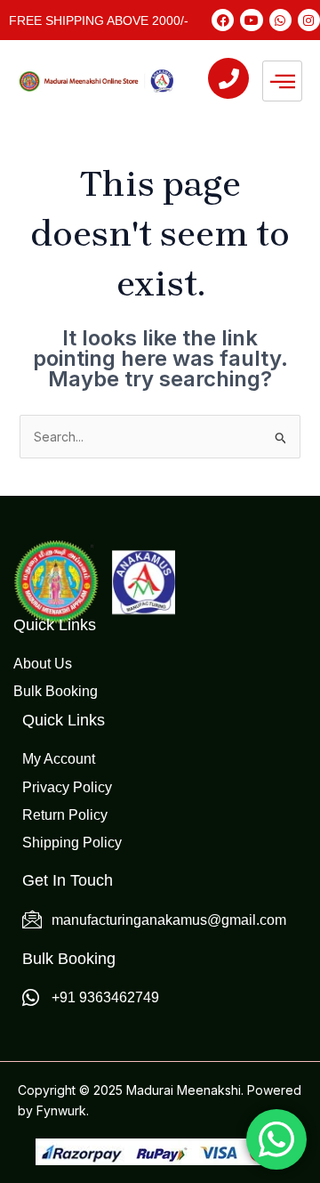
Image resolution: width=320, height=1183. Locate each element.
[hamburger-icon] (282, 81)
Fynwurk (61, 1110)
